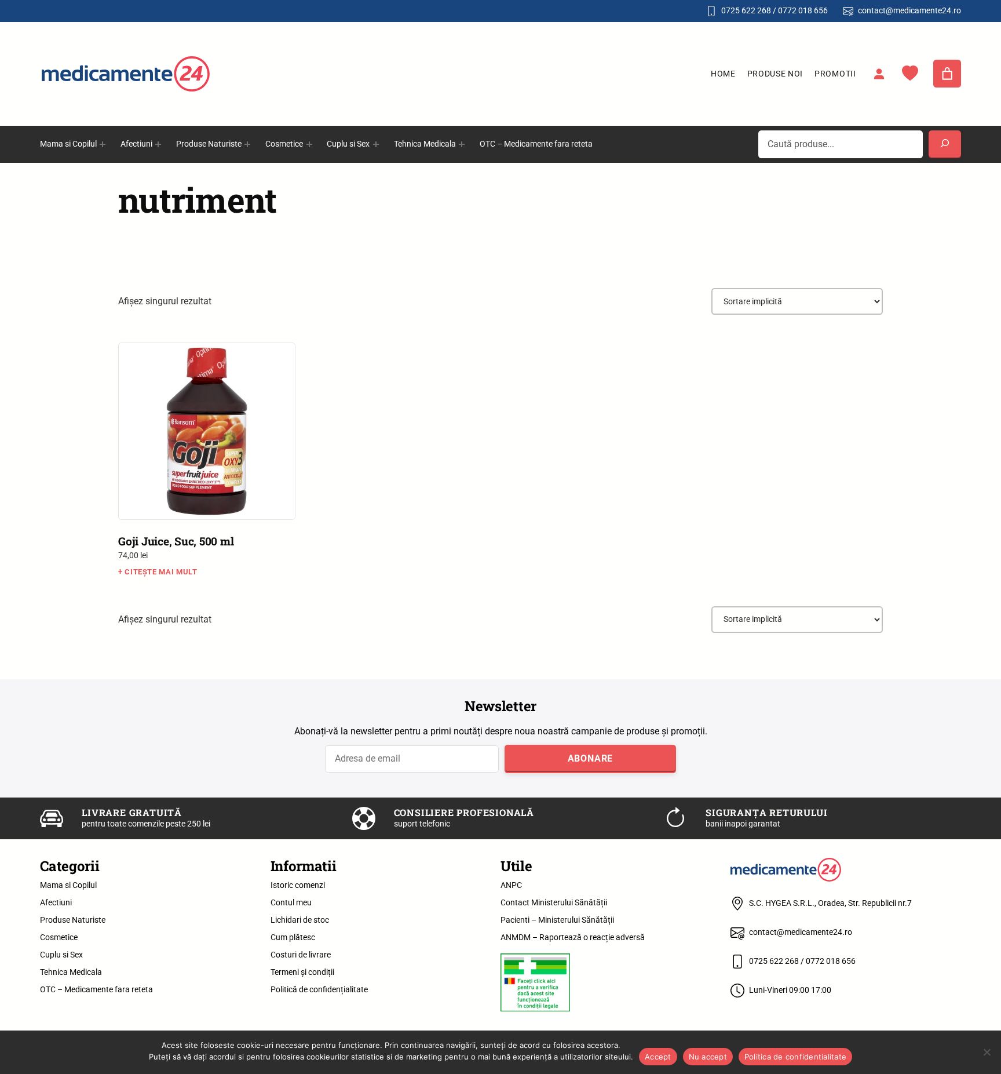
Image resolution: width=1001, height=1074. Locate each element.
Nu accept (708, 1056)
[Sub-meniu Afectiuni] (158, 144)
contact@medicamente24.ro (909, 10)
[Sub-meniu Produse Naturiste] (247, 144)
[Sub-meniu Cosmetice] (309, 144)
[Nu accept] (986, 1052)
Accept (658, 1056)
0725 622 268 (746, 10)
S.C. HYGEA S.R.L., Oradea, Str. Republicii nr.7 (830, 903)
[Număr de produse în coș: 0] (947, 74)
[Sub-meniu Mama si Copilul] (102, 144)
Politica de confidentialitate (795, 1056)
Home (723, 73)
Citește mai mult (161, 571)
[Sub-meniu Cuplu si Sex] (376, 144)
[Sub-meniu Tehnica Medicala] (462, 144)
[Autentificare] (879, 73)
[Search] (945, 144)
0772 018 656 (803, 10)
